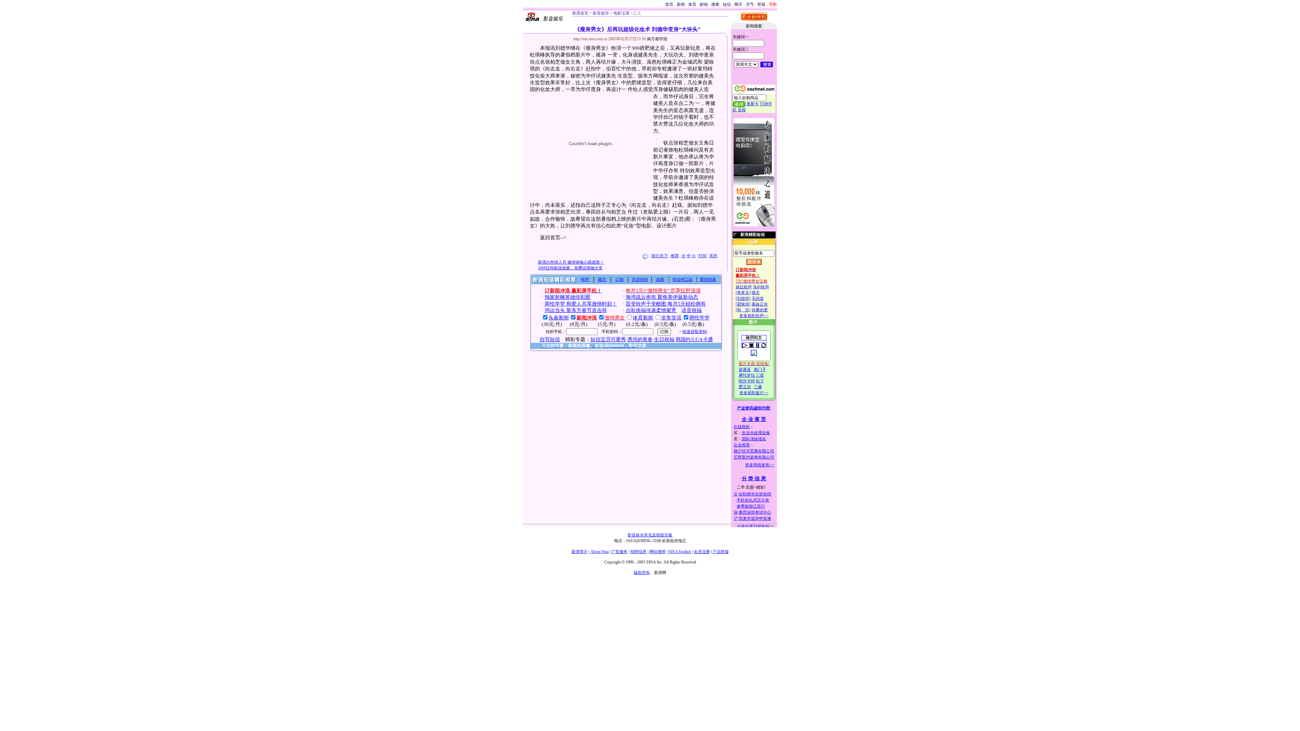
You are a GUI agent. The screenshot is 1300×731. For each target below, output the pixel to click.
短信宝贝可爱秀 (608, 339)
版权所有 (642, 572)
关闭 (713, 255)
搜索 (715, 4)
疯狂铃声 (744, 287)
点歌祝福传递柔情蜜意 (651, 310)
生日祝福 (664, 339)
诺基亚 (745, 369)
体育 (692, 4)
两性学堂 (699, 317)
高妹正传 (760, 304)
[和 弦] (743, 310)
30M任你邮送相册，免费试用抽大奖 (570, 268)
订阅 (619, 279)
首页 (669, 4)
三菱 (758, 386)
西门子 (760, 369)
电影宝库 (621, 13)
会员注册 (702, 551)
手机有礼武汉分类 (753, 500)
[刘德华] (743, 298)
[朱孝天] (743, 292)
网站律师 (657, 551)
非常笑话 (671, 317)
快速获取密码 (694, 331)
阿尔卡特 (747, 381)
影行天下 (660, 255)
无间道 (758, 298)
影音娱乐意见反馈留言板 (650, 535)
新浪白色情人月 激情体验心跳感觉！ (571, 262)
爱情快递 (708, 279)
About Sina (599, 551)
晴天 (756, 292)
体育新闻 (643, 317)
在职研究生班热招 (755, 494)
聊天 (738, 4)
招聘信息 (638, 551)
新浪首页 (580, 13)
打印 (702, 255)
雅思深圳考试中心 (755, 512)
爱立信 (745, 386)
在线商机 (742, 426)
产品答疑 (721, 551)
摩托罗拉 (747, 375)
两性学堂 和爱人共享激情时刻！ (581, 304)
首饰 (742, 110)
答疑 (761, 4)
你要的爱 (760, 310)
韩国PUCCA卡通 (694, 339)
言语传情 (640, 279)
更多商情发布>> (759, 465)
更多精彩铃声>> (753, 315)
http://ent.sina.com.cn (590, 39)
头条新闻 (558, 317)
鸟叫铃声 (761, 287)
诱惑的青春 (640, 339)
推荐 (675, 255)
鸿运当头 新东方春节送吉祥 (576, 310)
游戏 (660, 279)
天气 (750, 4)
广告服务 (619, 551)
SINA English (679, 551)
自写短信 (550, 339)
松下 (760, 381)
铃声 (585, 279)
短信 (727, 4)
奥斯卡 (752, 104)
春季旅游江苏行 (751, 506)
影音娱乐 (601, 13)
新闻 (681, 4)
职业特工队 (683, 279)
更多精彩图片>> (753, 393)
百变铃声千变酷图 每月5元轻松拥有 (666, 304)
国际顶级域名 (754, 439)
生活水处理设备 (756, 432)
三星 (760, 375)
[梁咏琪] (743, 304)
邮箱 (704, 4)
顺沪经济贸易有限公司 (754, 451)
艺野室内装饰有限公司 (754, 457)
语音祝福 (691, 310)
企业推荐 (742, 445)
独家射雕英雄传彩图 (567, 297)
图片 (602, 279)
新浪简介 (579, 551)
